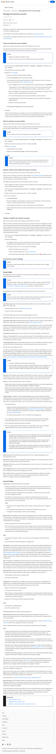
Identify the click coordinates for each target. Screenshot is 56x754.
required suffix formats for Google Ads (15, 357)
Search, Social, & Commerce (11, 23)
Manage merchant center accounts (17, 701)
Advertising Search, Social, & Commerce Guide (29, 10)
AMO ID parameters (11, 554)
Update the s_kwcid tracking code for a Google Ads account (22, 704)
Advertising (14, 10)
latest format (28, 660)
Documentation (6, 10)
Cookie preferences (38, 748)
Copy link (12, 19)
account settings (14, 72)
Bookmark (6, 19)
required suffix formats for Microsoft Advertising (36, 357)
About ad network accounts (15, 699)
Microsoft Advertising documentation (36, 409)
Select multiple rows (31, 251)
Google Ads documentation (15, 412)
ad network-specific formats (38, 646)
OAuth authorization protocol (26, 82)
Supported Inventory (38, 33)
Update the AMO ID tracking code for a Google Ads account (27, 677)
